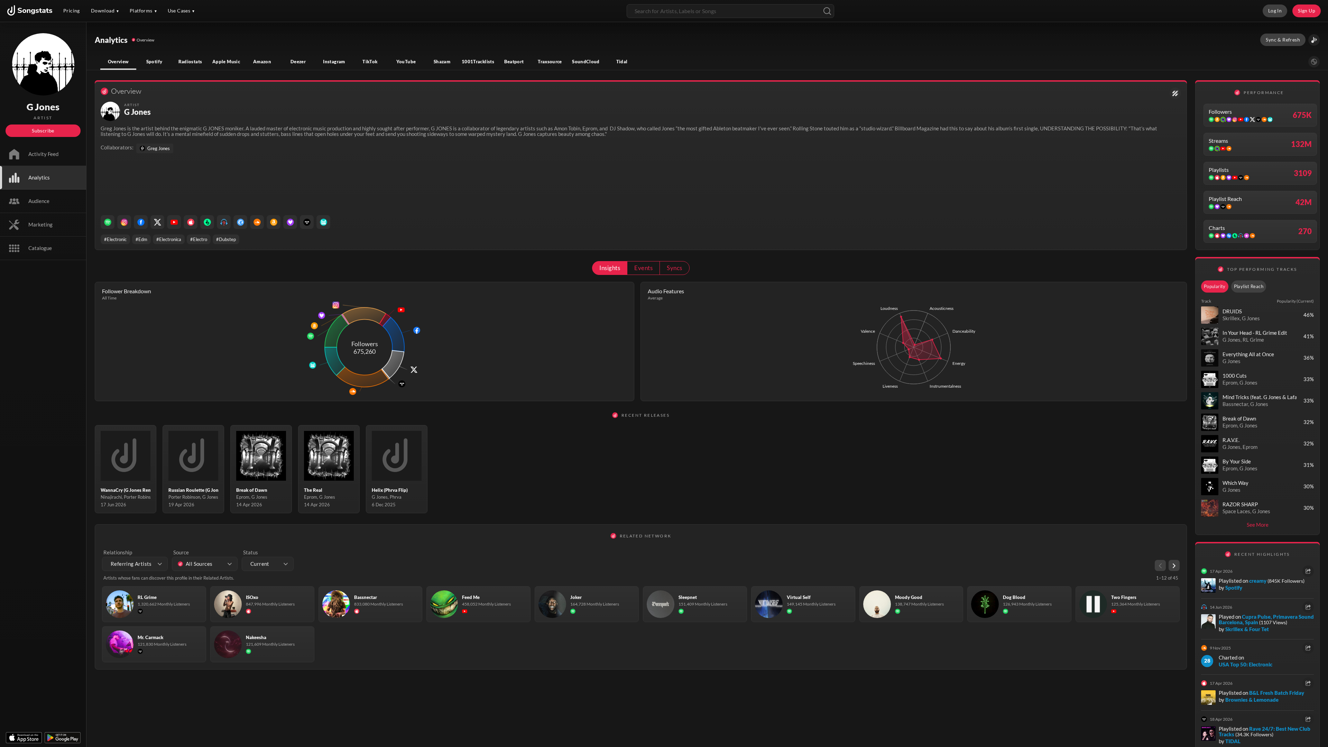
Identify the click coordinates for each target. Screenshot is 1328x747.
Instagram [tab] (334, 61)
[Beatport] (207, 222)
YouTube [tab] (406, 61)
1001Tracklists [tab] (478, 61)
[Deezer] (290, 222)
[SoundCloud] (257, 222)
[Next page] (1174, 565)
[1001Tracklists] (224, 222)
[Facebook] (141, 222)
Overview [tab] (118, 61)
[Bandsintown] (323, 222)
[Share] (1308, 571)
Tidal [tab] (622, 61)
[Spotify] (107, 222)
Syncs (674, 267)
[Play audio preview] (1210, 315)
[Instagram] (124, 222)
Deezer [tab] (298, 61)
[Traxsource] (240, 222)
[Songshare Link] (1314, 40)
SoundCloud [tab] (586, 61)
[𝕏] (157, 222)
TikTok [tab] (369, 61)
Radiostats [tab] (190, 61)
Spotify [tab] (154, 61)
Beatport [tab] (514, 61)
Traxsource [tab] (550, 61)
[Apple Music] (190, 222)
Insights (609, 267)
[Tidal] (307, 222)
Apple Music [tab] (226, 61)
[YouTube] (174, 222)
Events (643, 267)
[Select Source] (1314, 61)
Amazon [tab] (262, 61)
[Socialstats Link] (1175, 93)
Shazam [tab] (442, 61)
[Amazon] (273, 222)
